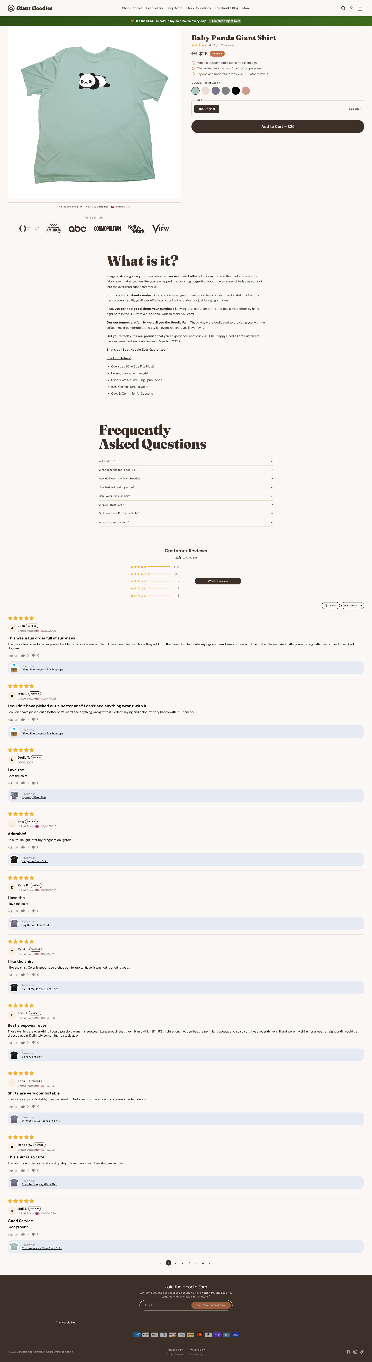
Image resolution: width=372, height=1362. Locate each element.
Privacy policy (197, 1349)
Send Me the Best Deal (211, 1305)
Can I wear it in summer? (114, 496)
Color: (205, 82)
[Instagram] (355, 1352)
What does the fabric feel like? (118, 469)
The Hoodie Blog (66, 1322)
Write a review (218, 581)
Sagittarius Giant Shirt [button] (35, 925)
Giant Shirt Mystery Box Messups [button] (42, 669)
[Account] (351, 8)
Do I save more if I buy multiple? (119, 513)
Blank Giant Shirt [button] (32, 1056)
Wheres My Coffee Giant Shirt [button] (40, 1120)
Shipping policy (197, 1354)
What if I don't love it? (112, 504)
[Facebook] (348, 1352)
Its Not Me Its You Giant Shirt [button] (40, 989)
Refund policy (175, 1349)
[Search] (343, 8)
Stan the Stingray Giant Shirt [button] (39, 1184)
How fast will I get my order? (116, 487)
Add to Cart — (277, 126)
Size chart (355, 108)
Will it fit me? (107, 461)
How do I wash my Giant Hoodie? (119, 478)
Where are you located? (114, 522)
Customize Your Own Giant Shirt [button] (42, 1248)
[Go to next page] (211, 1263)
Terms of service (175, 1354)
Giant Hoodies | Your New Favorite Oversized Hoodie (45, 1351)
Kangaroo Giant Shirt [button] (35, 861)
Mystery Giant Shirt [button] (34, 797)
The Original (207, 109)
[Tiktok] (362, 1352)
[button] (155, 567)
